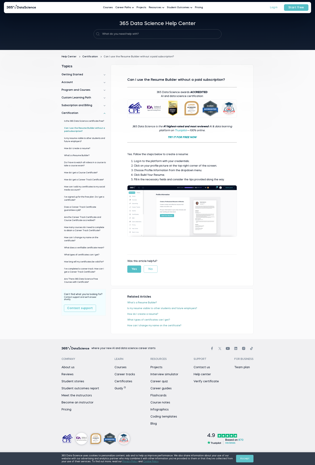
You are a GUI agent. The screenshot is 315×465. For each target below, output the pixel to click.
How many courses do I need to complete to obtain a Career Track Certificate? (84, 229)
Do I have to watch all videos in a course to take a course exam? (85, 164)
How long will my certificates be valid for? (84, 262)
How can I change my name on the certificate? (154, 325)
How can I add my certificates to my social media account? (84, 188)
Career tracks (125, 374)
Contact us (202, 367)
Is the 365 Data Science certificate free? (84, 121)
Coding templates (163, 416)
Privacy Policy (130, 461)
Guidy (119, 388)
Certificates (123, 381)
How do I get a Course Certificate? (81, 173)
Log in (273, 7)
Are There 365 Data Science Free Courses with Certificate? (81, 280)
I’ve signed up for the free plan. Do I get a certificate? (84, 198)
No (150, 269)
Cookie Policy (150, 461)
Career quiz (159, 381)
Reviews (68, 374)
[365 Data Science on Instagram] (244, 348)
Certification (90, 57)
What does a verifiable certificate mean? (84, 248)
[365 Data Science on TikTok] (251, 348)
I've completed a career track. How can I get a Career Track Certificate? (84, 270)
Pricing (199, 7)
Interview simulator (164, 374)
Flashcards (158, 395)
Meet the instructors (77, 395)
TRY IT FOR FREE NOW (182, 137)
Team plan (242, 367)
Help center (202, 374)
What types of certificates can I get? (148, 320)
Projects (141, 7)
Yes (134, 269)
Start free (296, 7)
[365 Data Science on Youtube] (228, 348)
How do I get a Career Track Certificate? (84, 180)
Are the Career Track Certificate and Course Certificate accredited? (82, 218)
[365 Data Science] (21, 7)
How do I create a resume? (142, 314)
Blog (153, 423)
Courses (108, 7)
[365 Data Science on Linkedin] (236, 348)
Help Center (69, 57)
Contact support (80, 308)
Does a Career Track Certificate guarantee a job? (80, 208)
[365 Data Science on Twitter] (220, 349)
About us (68, 367)
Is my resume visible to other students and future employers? (162, 308)
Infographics (159, 409)
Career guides (161, 388)
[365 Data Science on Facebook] (212, 348)
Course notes (160, 402)
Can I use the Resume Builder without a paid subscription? (84, 129)
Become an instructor (78, 402)
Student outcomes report (80, 388)
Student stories (73, 381)
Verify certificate (206, 381)
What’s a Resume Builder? (142, 303)
